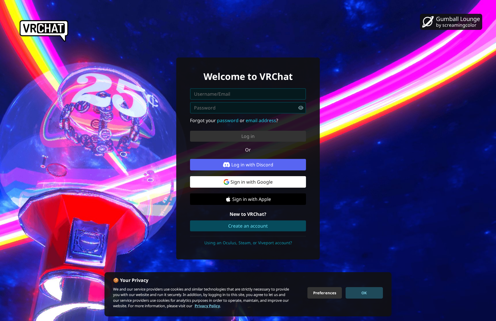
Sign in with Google (251, 182)
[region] (248, 294)
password (228, 120)
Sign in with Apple (251, 199)
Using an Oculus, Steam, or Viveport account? (248, 242)
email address (261, 120)
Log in (248, 136)
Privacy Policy (207, 305)
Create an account (248, 226)
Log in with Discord (252, 165)
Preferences (324, 292)
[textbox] (248, 108)
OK (364, 292)
